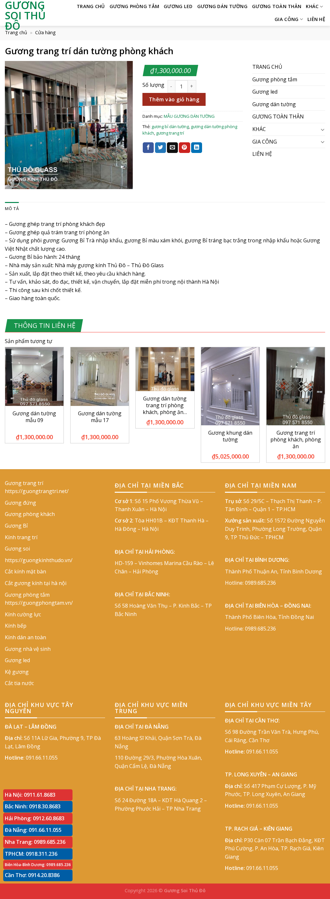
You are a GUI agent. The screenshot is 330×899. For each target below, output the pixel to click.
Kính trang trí (21, 537)
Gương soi (17, 548)
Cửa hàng (45, 32)
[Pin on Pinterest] (184, 147)
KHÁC (312, 6)
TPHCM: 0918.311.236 (31, 853)
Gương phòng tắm (134, 6)
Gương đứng (20, 502)
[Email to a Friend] (172, 147)
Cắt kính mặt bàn (25, 571)
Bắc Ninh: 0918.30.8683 (33, 806)
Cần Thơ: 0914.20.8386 (32, 875)
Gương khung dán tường (230, 436)
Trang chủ (16, 32)
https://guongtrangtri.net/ (37, 491)
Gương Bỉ (16, 525)
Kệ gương (17, 671)
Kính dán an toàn (25, 637)
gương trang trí (170, 133)
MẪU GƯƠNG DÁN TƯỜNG (189, 116)
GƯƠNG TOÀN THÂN (276, 6)
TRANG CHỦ (91, 6)
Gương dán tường (222, 6)
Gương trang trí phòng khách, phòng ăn (295, 439)
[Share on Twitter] (160, 147)
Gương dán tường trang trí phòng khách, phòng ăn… (165, 405)
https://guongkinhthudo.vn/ (39, 560)
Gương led (178, 6)
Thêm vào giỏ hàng (174, 99)
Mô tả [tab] (12, 208)
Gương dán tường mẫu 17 (99, 417)
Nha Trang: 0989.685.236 (35, 841)
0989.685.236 (260, 582)
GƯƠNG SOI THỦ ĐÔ (25, 15)
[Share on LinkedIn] (196, 147)
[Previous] (5, 407)
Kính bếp (15, 625)
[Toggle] (322, 129)
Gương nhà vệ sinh (28, 648)
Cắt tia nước (19, 683)
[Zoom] (13, 181)
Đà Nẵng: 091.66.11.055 (33, 829)
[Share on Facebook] (148, 147)
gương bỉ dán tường (170, 126)
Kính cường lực (23, 614)
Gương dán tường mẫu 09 (34, 417)
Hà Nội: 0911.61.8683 (30, 794)
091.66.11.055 (42, 757)
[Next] (325, 407)
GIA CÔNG (286, 19)
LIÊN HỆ (316, 19)
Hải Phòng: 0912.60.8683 (34, 818)
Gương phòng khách (30, 514)
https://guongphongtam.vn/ (39, 602)
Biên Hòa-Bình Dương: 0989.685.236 (38, 864)
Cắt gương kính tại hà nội (35, 583)
